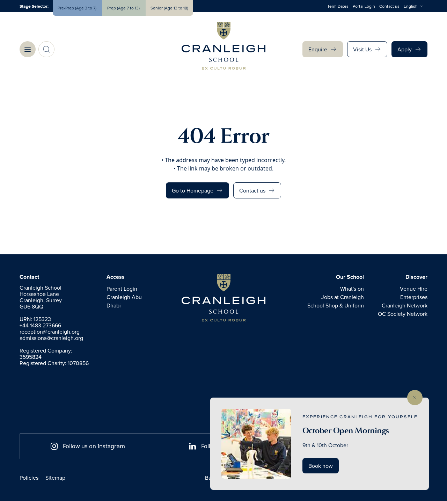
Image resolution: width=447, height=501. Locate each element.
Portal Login (364, 6)
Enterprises (413, 297)
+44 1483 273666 (40, 325)
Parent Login (122, 288)
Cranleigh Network (404, 305)
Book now (320, 466)
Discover (416, 277)
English (411, 6)
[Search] (46, 49)
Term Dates (338, 6)
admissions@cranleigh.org (51, 338)
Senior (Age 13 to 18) (169, 8)
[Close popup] (415, 397)
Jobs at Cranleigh (342, 297)
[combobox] (415, 6)
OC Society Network (402, 314)
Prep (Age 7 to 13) (124, 8)
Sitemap (55, 477)
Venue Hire (413, 288)
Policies (29, 477)
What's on (352, 288)
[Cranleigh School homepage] (223, 297)
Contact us (389, 6)
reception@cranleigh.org (50, 331)
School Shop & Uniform (335, 305)
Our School (350, 277)
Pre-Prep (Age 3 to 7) (77, 8)
